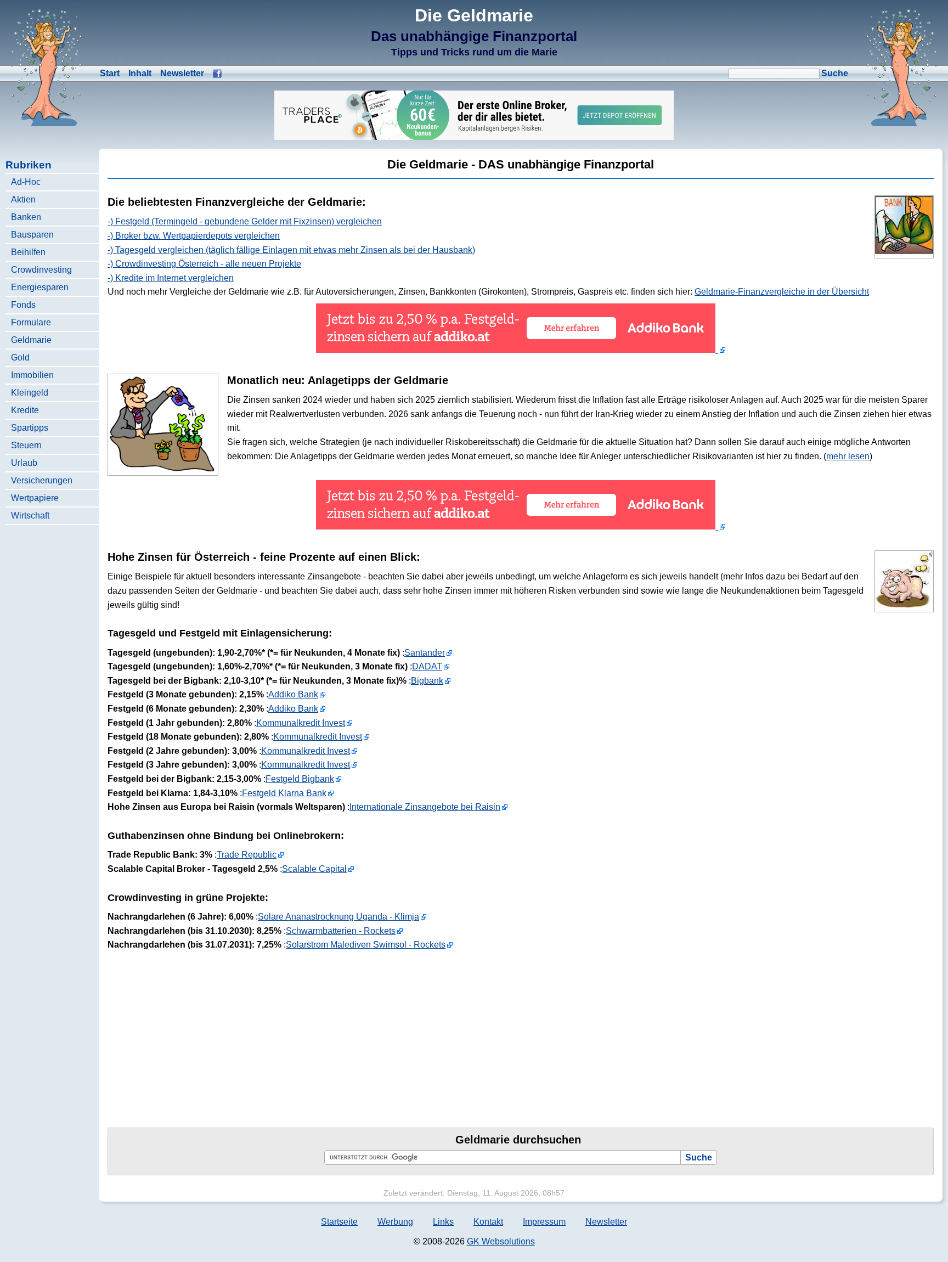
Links (443, 1221)
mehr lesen (848, 456)
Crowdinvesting (41, 269)
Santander (424, 652)
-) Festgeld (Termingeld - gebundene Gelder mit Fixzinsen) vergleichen (245, 221)
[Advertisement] (437, 1033)
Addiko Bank (293, 694)
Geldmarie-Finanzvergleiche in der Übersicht (782, 291)
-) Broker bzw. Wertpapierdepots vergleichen (194, 235)
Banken (26, 217)
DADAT (427, 666)
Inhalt (139, 73)
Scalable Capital (314, 869)
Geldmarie (31, 340)
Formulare (31, 322)
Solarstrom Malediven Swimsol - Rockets (365, 944)
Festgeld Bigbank (300, 779)
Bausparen (32, 234)
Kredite (25, 410)
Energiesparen (40, 287)
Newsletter (182, 73)
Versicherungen (41, 480)
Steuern (26, 445)
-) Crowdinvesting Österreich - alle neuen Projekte (204, 263)
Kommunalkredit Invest (300, 723)
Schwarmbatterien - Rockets (341, 931)
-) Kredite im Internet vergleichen (171, 278)
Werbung (395, 1221)
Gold (20, 357)
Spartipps (29, 427)
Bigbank (427, 680)
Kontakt (488, 1221)
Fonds (23, 304)
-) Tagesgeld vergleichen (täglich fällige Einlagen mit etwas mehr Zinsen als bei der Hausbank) (291, 250)
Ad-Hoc (26, 182)
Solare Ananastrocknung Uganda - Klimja (338, 916)
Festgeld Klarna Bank (284, 793)
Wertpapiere (35, 498)
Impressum (544, 1221)
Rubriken (28, 165)
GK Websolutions (501, 1241)
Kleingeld (29, 392)
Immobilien (32, 375)
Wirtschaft (30, 515)
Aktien (23, 199)
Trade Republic (246, 854)
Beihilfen (28, 252)
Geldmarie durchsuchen (518, 1140)
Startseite (339, 1221)
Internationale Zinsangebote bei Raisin (424, 807)
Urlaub (24, 462)
